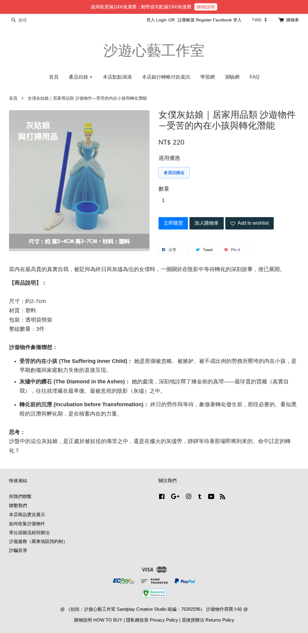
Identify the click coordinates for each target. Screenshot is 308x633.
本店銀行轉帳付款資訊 (166, 77)
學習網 (207, 77)
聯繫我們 (18, 505)
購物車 (292, 19)
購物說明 (206, 6)
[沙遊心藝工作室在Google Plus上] (175, 497)
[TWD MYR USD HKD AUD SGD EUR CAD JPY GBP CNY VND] (259, 20)
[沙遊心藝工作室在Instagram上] (188, 497)
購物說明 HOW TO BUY (98, 619)
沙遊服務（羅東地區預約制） (38, 541)
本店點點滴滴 (117, 77)
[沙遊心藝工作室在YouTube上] (211, 497)
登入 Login (156, 19)
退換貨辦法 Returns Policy (208, 619)
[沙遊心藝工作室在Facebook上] (162, 497)
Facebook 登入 (227, 19)
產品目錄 (79, 77)
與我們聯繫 (20, 496)
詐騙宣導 (18, 550)
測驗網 (232, 77)
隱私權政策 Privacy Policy (152, 619)
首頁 (54, 77)
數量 (164, 189)
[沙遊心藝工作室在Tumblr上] (199, 497)
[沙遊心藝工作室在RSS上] (222, 497)
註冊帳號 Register (195, 19)
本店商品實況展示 (27, 514)
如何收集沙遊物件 (27, 523)
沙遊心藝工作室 (154, 50)
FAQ (254, 77)
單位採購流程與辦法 (29, 532)
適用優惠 (169, 158)
